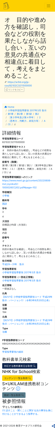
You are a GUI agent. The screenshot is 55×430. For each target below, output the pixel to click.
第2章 (20, 113)
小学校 (5, 195)
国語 (4, 203)
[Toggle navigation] (48, 6)
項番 (4, 331)
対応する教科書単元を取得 (18, 365)
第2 (37, 113)
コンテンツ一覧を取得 (16, 378)
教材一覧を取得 (12, 395)
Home (10, 106)
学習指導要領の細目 (12, 351)
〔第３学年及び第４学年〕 (22, 117)
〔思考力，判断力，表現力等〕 (24, 120)
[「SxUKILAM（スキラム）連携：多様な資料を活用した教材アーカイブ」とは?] (18, 388)
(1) (9, 124)
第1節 (29, 113)
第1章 (10, 113)
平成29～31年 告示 (13, 264)
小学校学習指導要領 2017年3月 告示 (27, 110)
